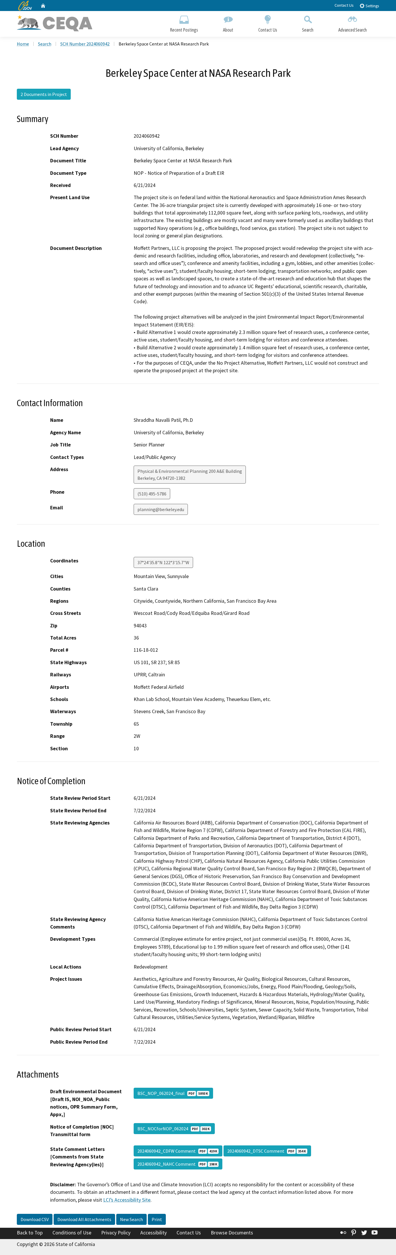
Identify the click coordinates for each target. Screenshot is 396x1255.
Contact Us (344, 5)
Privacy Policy (115, 1232)
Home (23, 44)
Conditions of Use (71, 1232)
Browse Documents (232, 1232)
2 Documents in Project (44, 94)
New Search (131, 1219)
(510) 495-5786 (151, 494)
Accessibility (153, 1232)
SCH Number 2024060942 (85, 44)
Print (157, 1219)
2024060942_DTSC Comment (266, 1151)
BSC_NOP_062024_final (172, 1093)
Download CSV (35, 1219)
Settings (372, 5)
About (228, 29)
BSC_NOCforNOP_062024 (173, 1129)
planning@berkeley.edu (160, 509)
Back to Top (30, 1232)
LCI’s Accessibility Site (126, 1200)
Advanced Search (352, 29)
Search (307, 29)
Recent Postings (184, 29)
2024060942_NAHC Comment (177, 1164)
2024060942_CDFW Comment (177, 1151)
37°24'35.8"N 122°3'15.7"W (163, 562)
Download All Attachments (84, 1219)
